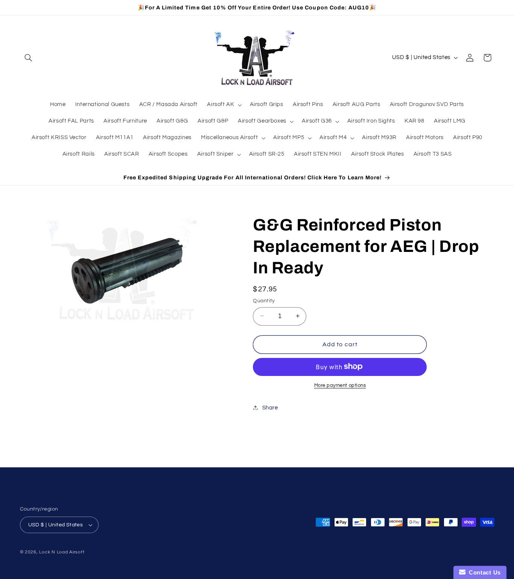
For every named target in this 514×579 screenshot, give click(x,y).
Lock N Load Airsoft (61, 552)
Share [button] (270, 407)
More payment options (340, 385)
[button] (28, 57)
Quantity (264, 300)
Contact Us (483, 572)
